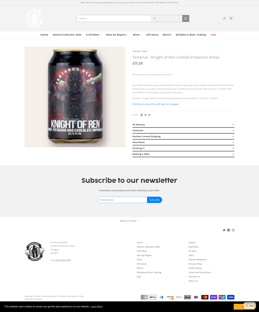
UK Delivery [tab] (138, 124)
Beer (145, 51)
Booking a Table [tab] (140, 154)
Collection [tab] (137, 130)
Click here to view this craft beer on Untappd (155, 104)
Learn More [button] (97, 306)
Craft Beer (142, 251)
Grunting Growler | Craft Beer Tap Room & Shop (62, 296)
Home (140, 242)
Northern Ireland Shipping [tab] (146, 136)
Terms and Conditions (200, 272)
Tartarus (136, 51)
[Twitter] (224, 230)
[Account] (224, 18)
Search (192, 242)
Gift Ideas (142, 263)
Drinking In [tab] (138, 148)
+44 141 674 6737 (62, 260)
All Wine (193, 251)
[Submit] (185, 18)
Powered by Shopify (33, 299)
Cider (191, 255)
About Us (193, 281)
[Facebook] (228, 230)
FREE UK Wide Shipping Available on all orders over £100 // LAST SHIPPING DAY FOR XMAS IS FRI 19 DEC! (129, 2)
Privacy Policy (195, 263)
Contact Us (194, 276)
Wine (139, 259)
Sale (139, 276)
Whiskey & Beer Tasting (149, 272)
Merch (140, 268)
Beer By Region (144, 255)
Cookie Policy (195, 268)
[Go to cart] (231, 18)
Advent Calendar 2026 (148, 246)
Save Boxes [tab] (138, 142)
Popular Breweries (198, 259)
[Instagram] (233, 230)
